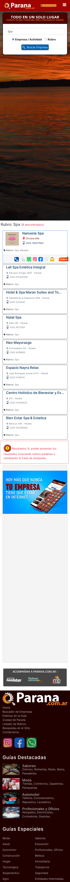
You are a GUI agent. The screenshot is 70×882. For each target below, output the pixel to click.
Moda (6, 838)
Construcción (11, 855)
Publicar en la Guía (15, 715)
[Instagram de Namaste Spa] (35, 259)
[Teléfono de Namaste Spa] (17, 259)
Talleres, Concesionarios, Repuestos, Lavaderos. (38, 798)
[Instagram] (8, 742)
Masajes (24, 250)
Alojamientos (11, 873)
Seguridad (41, 873)
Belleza (39, 855)
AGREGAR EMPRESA (49, 5)
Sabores (40, 838)
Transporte (42, 867)
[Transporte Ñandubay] (14, 679)
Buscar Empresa (37, 47)
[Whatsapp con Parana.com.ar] (31, 742)
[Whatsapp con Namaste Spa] (29, 259)
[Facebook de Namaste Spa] (40, 259)
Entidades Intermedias (49, 878)
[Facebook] (19, 742)
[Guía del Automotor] (12, 798)
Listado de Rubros (14, 724)
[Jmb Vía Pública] (56, 679)
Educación (41, 844)
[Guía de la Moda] (12, 784)
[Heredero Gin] (35, 679)
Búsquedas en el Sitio (16, 728)
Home (6, 707)
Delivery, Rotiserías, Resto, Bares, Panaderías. (43, 769)
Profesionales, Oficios (49, 849)
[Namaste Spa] (12, 238)
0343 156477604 (34, 243)
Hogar (7, 861)
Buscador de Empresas (17, 711)
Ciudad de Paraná (14, 720)
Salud (6, 844)
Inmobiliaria (42, 861)
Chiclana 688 (32, 238)
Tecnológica (10, 867)
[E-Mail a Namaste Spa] (52, 259)
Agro (6, 878)
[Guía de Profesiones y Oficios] (12, 812)
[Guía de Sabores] (12, 769)
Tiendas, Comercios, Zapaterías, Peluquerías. (43, 783)
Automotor (9, 849)
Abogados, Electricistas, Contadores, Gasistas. (40, 812)
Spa (17, 250)
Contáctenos (11, 732)
